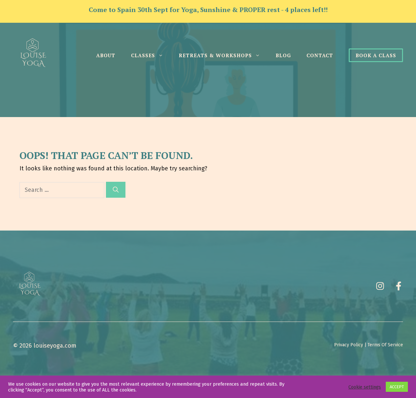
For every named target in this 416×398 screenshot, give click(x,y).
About (105, 55)
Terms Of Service (385, 345)
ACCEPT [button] (397, 386)
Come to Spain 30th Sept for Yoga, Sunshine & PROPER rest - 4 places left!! (208, 9)
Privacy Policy (348, 345)
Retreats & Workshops (215, 55)
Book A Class (376, 55)
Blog (283, 55)
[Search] (115, 190)
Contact (319, 55)
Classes (143, 55)
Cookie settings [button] (364, 387)
